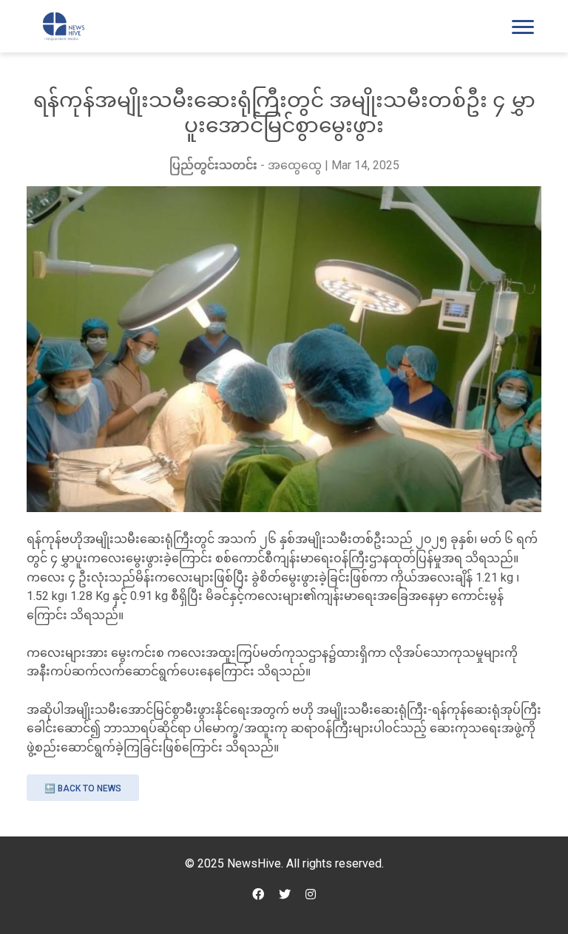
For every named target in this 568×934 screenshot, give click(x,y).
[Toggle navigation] (522, 27)
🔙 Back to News (82, 788)
